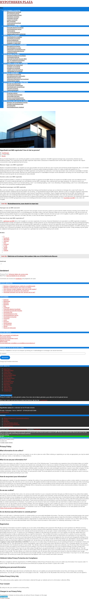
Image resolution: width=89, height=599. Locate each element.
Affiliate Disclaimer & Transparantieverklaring (16, 418)
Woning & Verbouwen (9, 328)
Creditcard (6, 307)
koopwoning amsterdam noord (9, 338)
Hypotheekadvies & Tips (10, 314)
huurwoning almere (5, 337)
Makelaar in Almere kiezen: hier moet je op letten (17, 287)
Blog (4, 306)
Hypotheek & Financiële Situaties (12, 310)
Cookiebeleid (43, 400)
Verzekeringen (7, 324)
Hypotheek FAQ (7, 312)
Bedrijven (6, 300)
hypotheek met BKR (69, 198)
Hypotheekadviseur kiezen (10, 315)
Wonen (4, 156)
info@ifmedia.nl (4, 412)
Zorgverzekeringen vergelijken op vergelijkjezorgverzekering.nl (17, 343)
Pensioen (6, 321)
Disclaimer (6, 421)
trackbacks (19, 278)
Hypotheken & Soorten (9, 317)
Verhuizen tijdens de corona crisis (18, 274)
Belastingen (6, 301)
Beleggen (6, 303)
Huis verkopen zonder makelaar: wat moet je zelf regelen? (20, 289)
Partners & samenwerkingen (11, 424)
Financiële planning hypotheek (11, 309)
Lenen (5, 320)
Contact (5, 420)
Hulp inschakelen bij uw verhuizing (15, 276)
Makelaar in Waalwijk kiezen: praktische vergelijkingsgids (19, 286)
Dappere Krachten (5, 340)
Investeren (6, 318)
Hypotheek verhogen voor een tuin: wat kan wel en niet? (19, 292)
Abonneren (5, 357)
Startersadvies (7, 323)
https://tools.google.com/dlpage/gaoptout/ (12, 508)
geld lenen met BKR (9, 221)
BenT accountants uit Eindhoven (9, 335)
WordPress (37, 429)
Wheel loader (4, 341)
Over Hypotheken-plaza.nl (10, 423)
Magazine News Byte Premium (17, 429)
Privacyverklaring (8, 426)
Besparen (6, 304)
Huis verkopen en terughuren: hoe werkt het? (16, 291)
